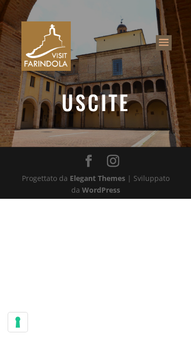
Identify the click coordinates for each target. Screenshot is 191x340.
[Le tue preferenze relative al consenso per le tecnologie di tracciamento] (18, 322)
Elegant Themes (97, 178)
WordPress (101, 190)
